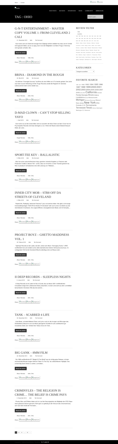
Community (89, 11)
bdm (31, 40)
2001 (29, 260)
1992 (83, 84)
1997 (29, 176)
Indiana (96, 95)
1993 (87, 84)
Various (94, 108)
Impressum (99, 11)
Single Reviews (21, 138)
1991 (80, 84)
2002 (78, 89)
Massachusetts (93, 97)
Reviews (62, 11)
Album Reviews (21, 58)
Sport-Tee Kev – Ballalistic (37, 154)
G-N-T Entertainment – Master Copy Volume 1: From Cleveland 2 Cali (42, 33)
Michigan (80, 99)
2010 (84, 92)
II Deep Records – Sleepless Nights (43, 277)
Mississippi (92, 100)
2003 (83, 89)
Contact (22, 2)
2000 (29, 96)
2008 (78, 92)
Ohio (32, 58)
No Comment (38, 40)
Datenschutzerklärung (27, 442)
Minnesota (87, 100)
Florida (78, 95)
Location (79, 34)
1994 (29, 138)
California (91, 92)
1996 (101, 84)
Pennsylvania (91, 105)
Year (78, 31)
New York (90, 102)
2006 (97, 89)
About (16, 2)
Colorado (99, 92)
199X (77, 84)
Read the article (21, 53)
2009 (81, 92)
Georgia (84, 95)
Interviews (72, 11)
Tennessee (81, 107)
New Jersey (80, 103)
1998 (83, 86)
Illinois (91, 94)
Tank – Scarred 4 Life (32, 314)
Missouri (98, 100)
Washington (99, 108)
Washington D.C (80, 110)
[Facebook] (93, 2)
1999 (29, 58)
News (80, 11)
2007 (101, 89)
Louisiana (80, 97)
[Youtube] (100, 2)
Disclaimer (37, 442)
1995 (29, 218)
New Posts (53, 11)
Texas (89, 107)
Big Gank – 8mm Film (31, 352)
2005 (92, 89)
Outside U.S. (80, 105)
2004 (88, 89)
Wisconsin (87, 110)
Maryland (86, 97)
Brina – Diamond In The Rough (39, 74)
